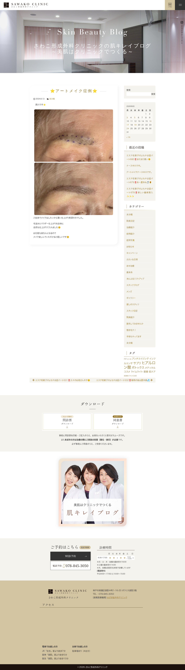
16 (150, 121)
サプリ (137, 363)
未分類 (52, 99)
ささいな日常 (132, 259)
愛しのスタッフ (132, 304)
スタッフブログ (132, 285)
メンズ (129, 292)
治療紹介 (130, 227)
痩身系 (129, 272)
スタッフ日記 (132, 311)
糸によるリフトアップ (135, 279)
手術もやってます (133, 337)
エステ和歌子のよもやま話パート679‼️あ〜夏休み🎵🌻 (139, 180)
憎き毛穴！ (131, 330)
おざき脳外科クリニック (117, 597)
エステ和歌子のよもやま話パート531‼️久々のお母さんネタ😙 (62, 380)
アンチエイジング (140, 359)
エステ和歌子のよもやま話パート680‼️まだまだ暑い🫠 (139, 157)
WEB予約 (70, 556)
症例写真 (130, 240)
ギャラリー (131, 298)
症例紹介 (130, 234)
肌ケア (152, 372)
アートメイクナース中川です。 (139, 172)
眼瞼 (146, 372)
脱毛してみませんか (134, 324)
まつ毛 (129, 359)
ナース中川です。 (134, 166)
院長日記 (130, 221)
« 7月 (128, 137)
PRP (125, 359)
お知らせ (130, 247)
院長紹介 (130, 317)
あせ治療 (130, 266)
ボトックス (138, 367)
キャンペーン (132, 253)
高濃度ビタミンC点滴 (130, 375)
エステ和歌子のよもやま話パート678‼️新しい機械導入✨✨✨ (139, 192)
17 (128, 125)
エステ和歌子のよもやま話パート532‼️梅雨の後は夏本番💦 (123, 380)
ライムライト (137, 372)
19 (135, 125)
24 (128, 128)
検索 (128, 90)
